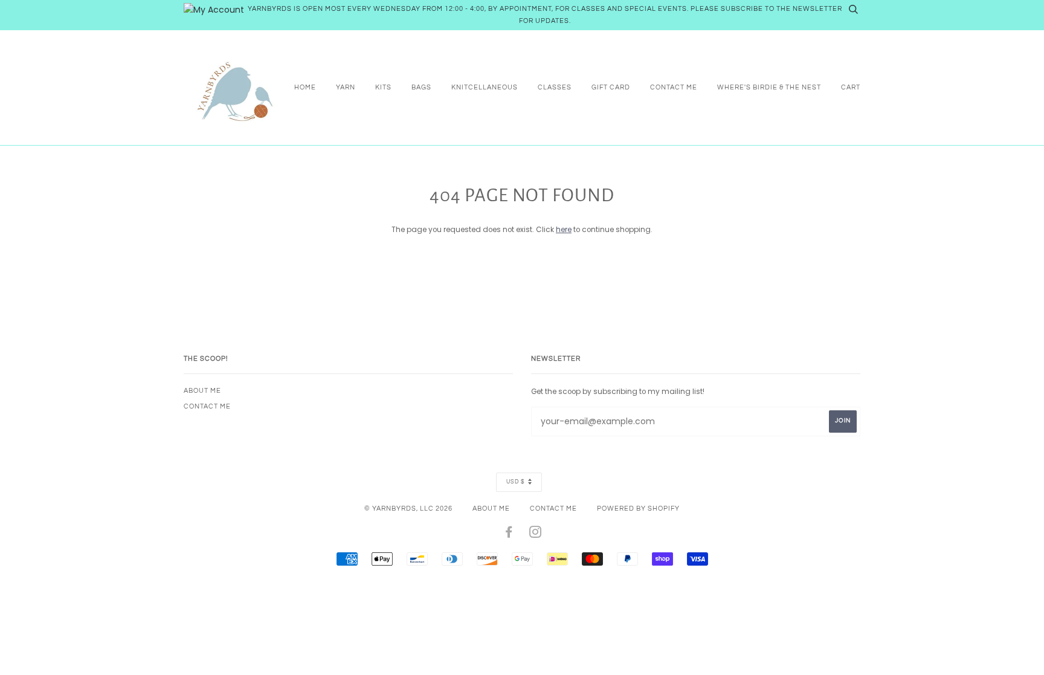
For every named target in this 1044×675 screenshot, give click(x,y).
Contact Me (673, 87)
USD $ (515, 482)
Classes (555, 87)
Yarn (345, 87)
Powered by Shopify (638, 508)
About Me (202, 390)
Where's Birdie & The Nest (769, 87)
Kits (383, 87)
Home (305, 87)
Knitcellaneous (484, 87)
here (564, 229)
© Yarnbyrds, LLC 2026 (408, 508)
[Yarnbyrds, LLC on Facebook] (509, 534)
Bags (421, 87)
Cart (850, 87)
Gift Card (610, 87)
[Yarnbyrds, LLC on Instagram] (535, 534)
